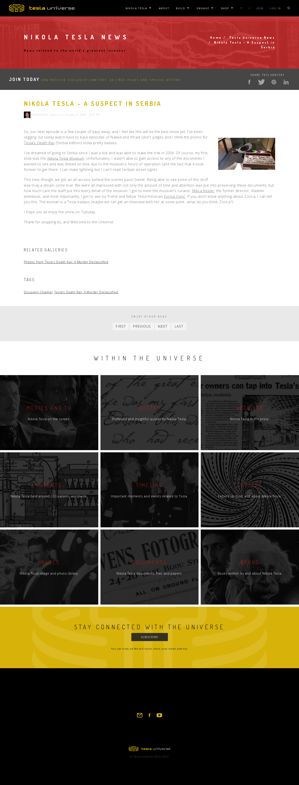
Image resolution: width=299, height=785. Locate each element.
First (121, 326)
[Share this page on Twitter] (262, 82)
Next (162, 326)
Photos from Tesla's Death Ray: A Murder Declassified (66, 262)
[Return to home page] (149, 750)
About (164, 8)
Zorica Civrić (174, 196)
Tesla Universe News (252, 37)
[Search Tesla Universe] (288, 8)
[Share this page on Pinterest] (274, 82)
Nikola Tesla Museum (65, 158)
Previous (142, 326)
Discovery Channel (38, 292)
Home (216, 37)
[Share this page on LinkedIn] (286, 82)
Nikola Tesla (136, 8)
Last (178, 326)
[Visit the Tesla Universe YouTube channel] (159, 717)
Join (260, 8)
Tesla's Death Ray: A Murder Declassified (86, 292)
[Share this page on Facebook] (249, 82)
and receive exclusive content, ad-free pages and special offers (95, 80)
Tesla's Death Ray (39, 142)
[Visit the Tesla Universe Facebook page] (149, 717)
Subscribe (149, 637)
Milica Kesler (203, 190)
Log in (275, 8)
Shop (225, 8)
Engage (203, 8)
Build (180, 8)
